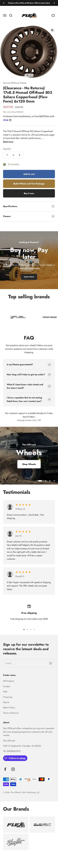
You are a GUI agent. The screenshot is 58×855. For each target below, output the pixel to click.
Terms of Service (10, 712)
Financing (7, 697)
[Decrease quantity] (7, 155)
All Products (8, 680)
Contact (6, 686)
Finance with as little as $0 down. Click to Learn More (29, 3)
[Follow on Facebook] (5, 769)
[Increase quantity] (19, 155)
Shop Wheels (29, 464)
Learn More (29, 276)
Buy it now (29, 193)
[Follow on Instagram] (13, 769)
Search (6, 702)
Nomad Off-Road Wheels (14, 82)
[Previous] (3, 3)
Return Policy (9, 707)
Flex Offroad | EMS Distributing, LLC (25, 792)
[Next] (54, 3)
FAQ (5, 691)
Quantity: (7, 148)
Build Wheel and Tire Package (29, 183)
